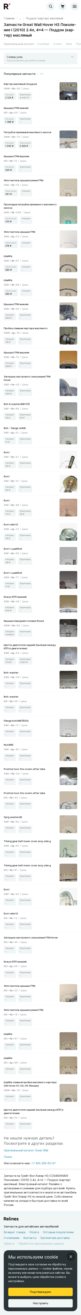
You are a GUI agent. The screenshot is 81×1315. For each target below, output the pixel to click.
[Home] (7, 6)
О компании (11, 1238)
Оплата (34, 1232)
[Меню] (74, 6)
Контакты (30, 1238)
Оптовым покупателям (58, 1232)
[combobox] (50, 6)
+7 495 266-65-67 (43, 1163)
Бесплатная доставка (55, 1238)
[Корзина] (62, 6)
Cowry (57, 44)
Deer (69, 44)
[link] (44, 18)
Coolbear (43, 44)
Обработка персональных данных (41, 1243)
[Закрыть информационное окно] (71, 1256)
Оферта (9, 1243)
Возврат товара (14, 1232)
